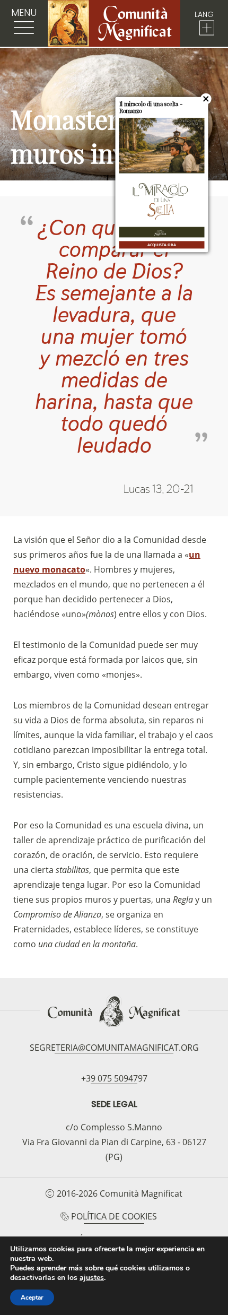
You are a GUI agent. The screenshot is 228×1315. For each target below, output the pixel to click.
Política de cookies (114, 1216)
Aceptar (32, 1297)
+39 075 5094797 (114, 1078)
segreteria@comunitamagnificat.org (114, 1047)
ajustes (92, 1278)
